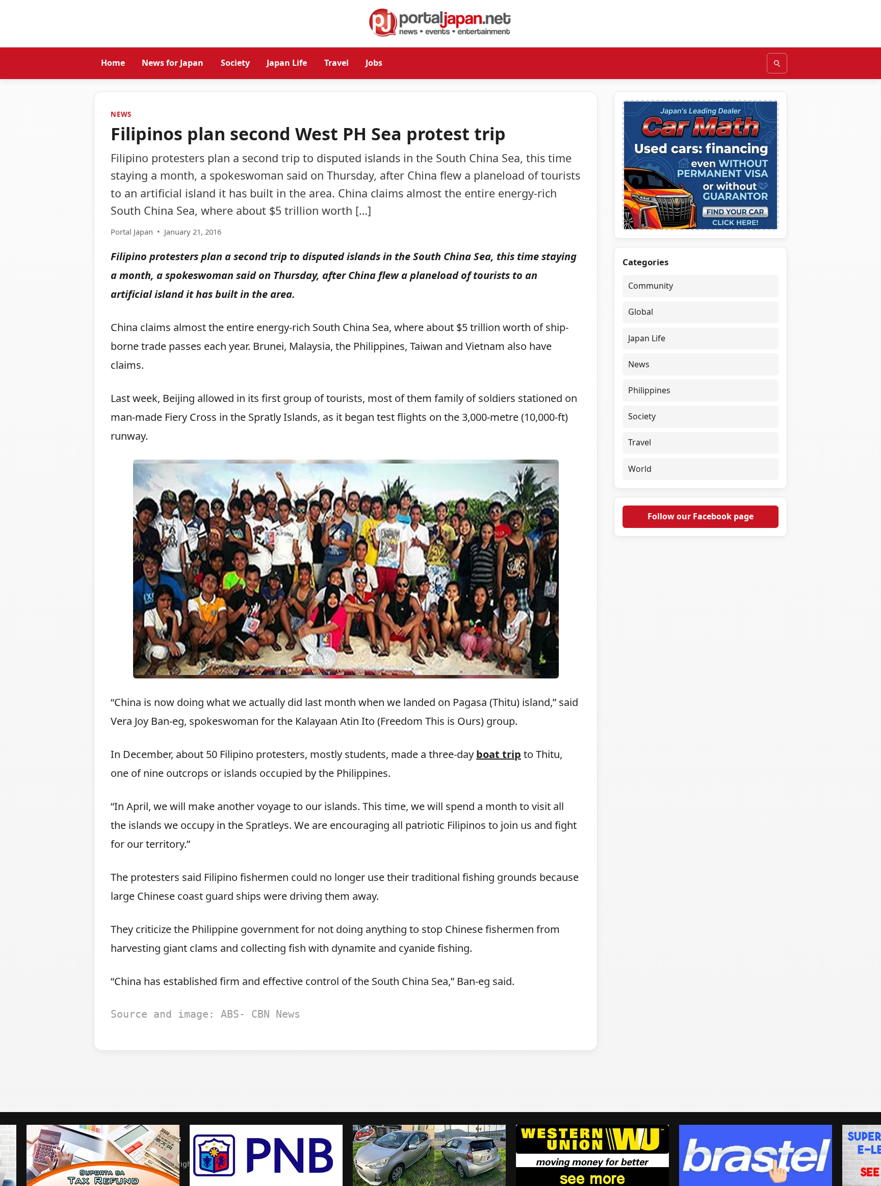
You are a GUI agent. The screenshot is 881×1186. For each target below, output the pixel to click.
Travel (336, 62)
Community (650, 285)
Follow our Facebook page (700, 516)
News (121, 114)
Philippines (649, 390)
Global (640, 311)
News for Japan (172, 62)
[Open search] (777, 63)
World (640, 468)
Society (235, 62)
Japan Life (287, 62)
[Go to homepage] (440, 22)
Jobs (374, 62)
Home (113, 62)
